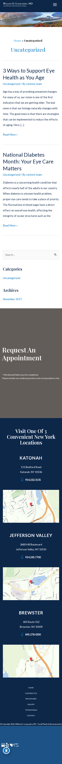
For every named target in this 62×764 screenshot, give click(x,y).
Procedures (31, 699)
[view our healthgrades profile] (12, 745)
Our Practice (31, 693)
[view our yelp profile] (7, 745)
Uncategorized (11, 83)
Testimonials (31, 710)
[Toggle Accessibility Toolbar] (6, 750)
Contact (31, 715)
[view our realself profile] (16, 745)
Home (17, 40)
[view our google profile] (3, 745)
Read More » (10, 135)
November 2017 (12, 299)
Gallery (31, 704)
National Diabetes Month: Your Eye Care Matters (28, 161)
